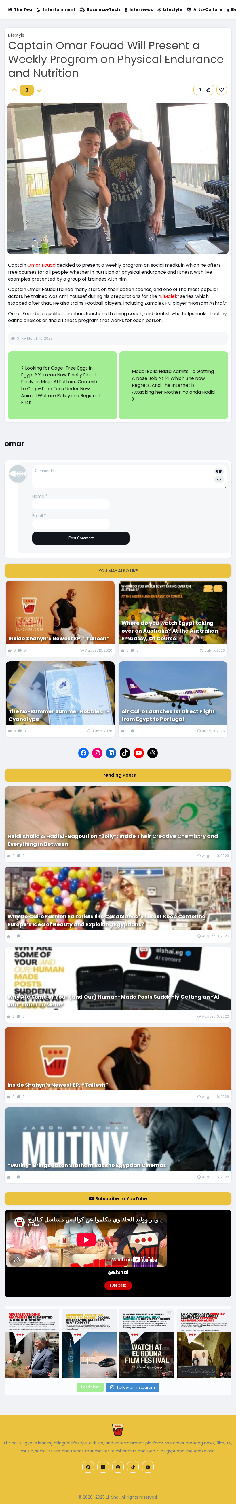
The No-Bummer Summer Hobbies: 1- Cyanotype (59, 715)
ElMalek (168, 296)
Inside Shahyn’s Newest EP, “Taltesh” (59, 638)
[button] (203, 90)
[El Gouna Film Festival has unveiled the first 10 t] (146, 1343)
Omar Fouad (41, 265)
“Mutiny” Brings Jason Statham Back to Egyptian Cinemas (86, 1165)
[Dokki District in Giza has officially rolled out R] (32, 1343)
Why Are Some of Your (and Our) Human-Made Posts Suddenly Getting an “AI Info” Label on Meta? (113, 1000)
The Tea (23, 9)
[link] (221, 90)
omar (14, 443)
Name (39, 496)
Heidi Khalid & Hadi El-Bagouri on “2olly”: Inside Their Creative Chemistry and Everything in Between (112, 840)
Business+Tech (103, 9)
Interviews (141, 9)
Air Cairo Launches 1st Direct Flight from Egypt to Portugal (168, 715)
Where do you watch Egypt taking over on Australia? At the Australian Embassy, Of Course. (169, 630)
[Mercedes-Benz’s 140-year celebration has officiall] (89, 1343)
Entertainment (58, 9)
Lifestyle (172, 9)
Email (39, 516)
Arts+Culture (207, 9)
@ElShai (118, 1272)
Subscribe (118, 1285)
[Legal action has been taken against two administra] (204, 1343)
